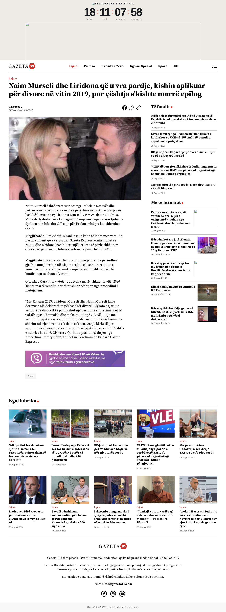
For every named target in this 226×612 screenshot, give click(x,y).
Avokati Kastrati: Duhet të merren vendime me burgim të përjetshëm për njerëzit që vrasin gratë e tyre (198, 519)
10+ (176, 66)
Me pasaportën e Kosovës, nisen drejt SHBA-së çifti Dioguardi (183, 186)
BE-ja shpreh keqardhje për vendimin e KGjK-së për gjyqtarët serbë (183, 154)
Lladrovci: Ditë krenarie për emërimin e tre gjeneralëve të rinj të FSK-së (27, 517)
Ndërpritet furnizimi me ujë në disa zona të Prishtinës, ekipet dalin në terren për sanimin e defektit (183, 119)
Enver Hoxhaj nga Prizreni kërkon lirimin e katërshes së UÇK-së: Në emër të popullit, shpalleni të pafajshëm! (181, 137)
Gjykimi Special (141, 66)
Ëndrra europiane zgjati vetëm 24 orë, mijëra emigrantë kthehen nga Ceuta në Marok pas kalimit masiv (170, 219)
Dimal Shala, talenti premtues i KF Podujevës (173, 288)
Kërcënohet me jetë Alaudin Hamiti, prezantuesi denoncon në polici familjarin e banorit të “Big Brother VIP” (173, 245)
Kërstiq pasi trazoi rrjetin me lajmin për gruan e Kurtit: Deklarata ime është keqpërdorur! (170, 268)
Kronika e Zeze (112, 66)
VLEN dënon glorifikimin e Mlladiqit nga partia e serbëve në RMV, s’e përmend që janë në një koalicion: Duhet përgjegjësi (184, 170)
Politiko (89, 66)
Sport (162, 66)
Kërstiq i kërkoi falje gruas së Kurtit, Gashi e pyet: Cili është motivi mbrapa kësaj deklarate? (172, 313)
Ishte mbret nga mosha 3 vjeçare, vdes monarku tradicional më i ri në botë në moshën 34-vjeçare (112, 517)
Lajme (73, 66)
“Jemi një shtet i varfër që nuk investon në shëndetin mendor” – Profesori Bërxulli (155, 517)
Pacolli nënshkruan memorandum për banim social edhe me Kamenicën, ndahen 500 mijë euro (69, 519)
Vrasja (30, 376)
